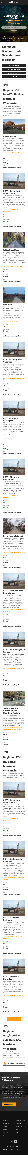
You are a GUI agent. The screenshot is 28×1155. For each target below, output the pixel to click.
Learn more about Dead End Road (14, 143)
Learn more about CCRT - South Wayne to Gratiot (14, 659)
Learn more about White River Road (14, 257)
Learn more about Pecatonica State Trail (14, 543)
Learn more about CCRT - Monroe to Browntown (14, 486)
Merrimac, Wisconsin (8, 38)
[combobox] (15, 27)
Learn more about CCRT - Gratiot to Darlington (14, 427)
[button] (14, 65)
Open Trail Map (9, 1104)
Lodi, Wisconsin (18, 40)
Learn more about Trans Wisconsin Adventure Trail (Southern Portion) (14, 718)
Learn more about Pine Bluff (14, 312)
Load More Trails (14, 1018)
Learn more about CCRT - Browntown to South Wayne (14, 600)
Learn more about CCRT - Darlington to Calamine (14, 368)
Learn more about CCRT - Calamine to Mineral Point (14, 200)
